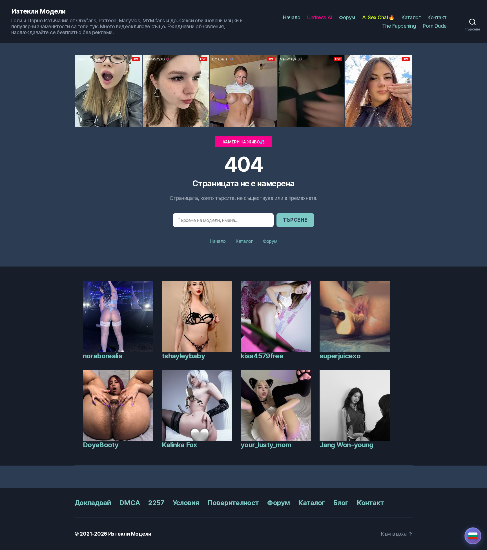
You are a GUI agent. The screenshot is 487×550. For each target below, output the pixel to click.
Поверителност (233, 503)
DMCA (129, 503)
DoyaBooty (100, 445)
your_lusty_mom (266, 445)
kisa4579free (262, 356)
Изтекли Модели (38, 11)
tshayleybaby (183, 356)
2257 (156, 503)
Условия (186, 503)
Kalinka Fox (179, 445)
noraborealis (102, 356)
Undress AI (319, 17)
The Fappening (399, 26)
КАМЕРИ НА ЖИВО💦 (244, 141)
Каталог (411, 17)
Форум (347, 17)
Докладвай (92, 503)
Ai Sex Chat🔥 (378, 17)
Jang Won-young (346, 445)
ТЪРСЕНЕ (295, 220)
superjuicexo (340, 356)
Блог (340, 503)
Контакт (437, 17)
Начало (291, 17)
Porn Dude (435, 26)
